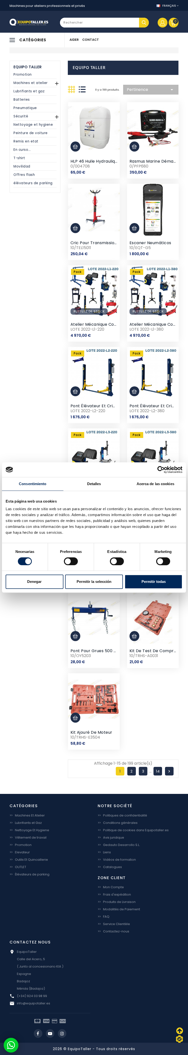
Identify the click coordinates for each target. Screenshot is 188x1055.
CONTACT (90, 40)
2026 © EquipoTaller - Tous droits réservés (94, 1048)
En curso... (22, 149)
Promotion (22, 74)
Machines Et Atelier (27, 815)
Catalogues (110, 867)
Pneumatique (25, 108)
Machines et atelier (30, 83)
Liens (104, 852)
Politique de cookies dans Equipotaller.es (133, 830)
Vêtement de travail (28, 837)
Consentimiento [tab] (32, 484)
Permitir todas (153, 581)
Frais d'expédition (114, 894)
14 (158, 771)
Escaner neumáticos (150, 243)
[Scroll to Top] (179, 1039)
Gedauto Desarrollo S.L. (119, 845)
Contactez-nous (113, 931)
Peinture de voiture (30, 133)
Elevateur (20, 852)
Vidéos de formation (117, 859)
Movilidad (21, 166)
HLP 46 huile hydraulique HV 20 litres (107, 161)
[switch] (71, 561)
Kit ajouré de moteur (91, 732)
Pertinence (151, 90)
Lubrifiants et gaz (29, 91)
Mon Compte (111, 887)
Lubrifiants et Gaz (26, 822)
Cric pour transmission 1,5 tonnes (104, 243)
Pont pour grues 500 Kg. (95, 651)
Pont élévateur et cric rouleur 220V (106, 406)
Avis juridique (111, 837)
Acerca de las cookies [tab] (155, 484)
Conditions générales (118, 822)
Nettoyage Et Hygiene (29, 830)
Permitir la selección (94, 581)
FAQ (103, 916)
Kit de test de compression (158, 651)
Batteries (21, 99)
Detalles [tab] (94, 484)
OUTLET (18, 867)
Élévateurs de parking (29, 874)
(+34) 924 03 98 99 (32, 996)
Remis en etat (25, 141)
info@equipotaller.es (33, 1003)
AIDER (74, 40)
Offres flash (24, 174)
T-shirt (19, 158)
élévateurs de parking (33, 183)
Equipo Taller (27, 67)
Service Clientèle (114, 924)
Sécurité (20, 116)
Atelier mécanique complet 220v (103, 324)
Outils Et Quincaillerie (29, 859)
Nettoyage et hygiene (33, 124)
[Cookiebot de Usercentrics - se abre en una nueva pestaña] (161, 469)
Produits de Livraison (117, 902)
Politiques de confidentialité (122, 815)
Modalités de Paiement (119, 909)
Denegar (34, 581)
